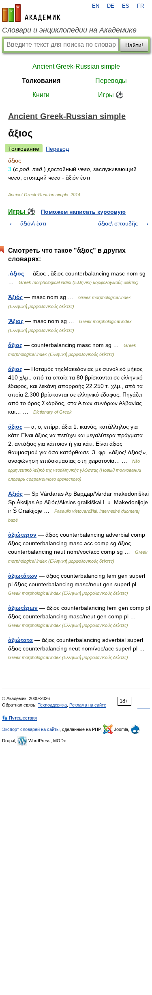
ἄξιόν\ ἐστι (33, 223)
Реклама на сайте (87, 704)
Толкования (41, 80)
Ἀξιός (15, 297)
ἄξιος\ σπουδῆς (118, 223)
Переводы (111, 80)
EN (95, 6)
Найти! (134, 45)
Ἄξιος (16, 321)
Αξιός (15, 493)
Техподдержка (52, 704)
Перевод (57, 148)
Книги (40, 94)
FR (140, 6)
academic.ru (31, 13)
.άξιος (16, 273)
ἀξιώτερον (22, 534)
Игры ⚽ (111, 94)
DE (110, 6)
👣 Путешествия (19, 717)
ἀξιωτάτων (22, 575)
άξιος (15, 369)
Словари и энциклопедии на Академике (69, 30)
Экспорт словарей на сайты (31, 729)
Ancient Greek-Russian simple (76, 66)
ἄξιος (15, 345)
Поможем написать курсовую (83, 211)
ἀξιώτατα (20, 640)
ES (125, 6)
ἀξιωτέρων (23, 608)
